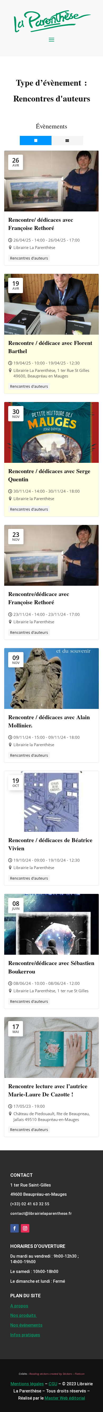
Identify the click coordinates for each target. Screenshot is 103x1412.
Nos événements (26, 1325)
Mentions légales (27, 1383)
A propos (19, 1305)
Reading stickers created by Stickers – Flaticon (57, 1374)
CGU (53, 1383)
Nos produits (23, 1315)
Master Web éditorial (65, 1398)
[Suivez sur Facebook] (14, 1228)
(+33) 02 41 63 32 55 (29, 1204)
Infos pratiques (25, 1334)
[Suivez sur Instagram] (25, 1228)
